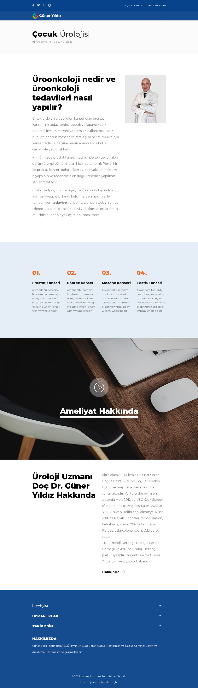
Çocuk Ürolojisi (63, 41)
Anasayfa (41, 41)
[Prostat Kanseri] (46, 270)
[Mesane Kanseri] (116, 270)
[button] (99, 606)
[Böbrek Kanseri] (81, 270)
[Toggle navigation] (160, 15)
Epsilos (93, 682)
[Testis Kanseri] (151, 270)
